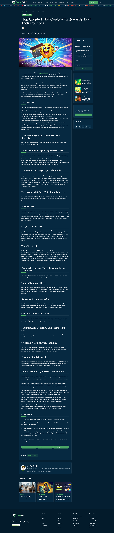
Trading (43, 523)
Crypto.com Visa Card (79, 63)
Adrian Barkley (33, 466)
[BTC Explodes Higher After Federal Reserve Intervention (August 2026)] (78, 90)
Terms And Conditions (77, 516)
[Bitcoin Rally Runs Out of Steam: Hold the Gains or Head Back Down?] (78, 98)
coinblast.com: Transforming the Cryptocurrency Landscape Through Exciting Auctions (63, 498)
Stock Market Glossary (93, 525)
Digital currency (29, 11)
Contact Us (75, 525)
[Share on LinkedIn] (35, 33)
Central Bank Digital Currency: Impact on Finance (27, 497)
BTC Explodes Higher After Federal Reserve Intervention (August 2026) (86, 90)
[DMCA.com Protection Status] (16, 525)
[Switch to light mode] (100, 2)
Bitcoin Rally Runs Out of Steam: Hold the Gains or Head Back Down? (86, 98)
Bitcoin (34, 2)
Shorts (72, 2)
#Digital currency (32, 455)
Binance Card (77, 60)
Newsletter (94, 2)
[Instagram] (83, 126)
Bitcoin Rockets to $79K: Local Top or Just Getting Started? (86, 82)
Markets (67, 2)
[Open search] (87, 2)
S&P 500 (51, 2)
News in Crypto (92, 527)
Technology (44, 525)
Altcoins (46, 2)
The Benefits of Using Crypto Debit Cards (83, 54)
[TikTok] (79, 126)
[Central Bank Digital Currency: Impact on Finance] (27, 487)
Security (59, 518)
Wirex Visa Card (78, 65)
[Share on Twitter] (31, 33)
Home (23, 11)
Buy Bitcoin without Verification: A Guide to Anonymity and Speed (43, 498)
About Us (75, 513)
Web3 (56, 2)
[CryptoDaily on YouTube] (38, 33)
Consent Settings (92, 513)
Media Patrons (76, 520)
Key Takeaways (78, 43)
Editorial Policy (76, 523)
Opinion (59, 513)
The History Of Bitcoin (93, 516)
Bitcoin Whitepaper (93, 518)
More (77, 2)
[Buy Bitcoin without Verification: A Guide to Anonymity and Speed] (45, 487)
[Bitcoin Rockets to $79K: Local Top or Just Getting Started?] (78, 82)
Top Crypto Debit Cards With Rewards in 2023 (83, 57)
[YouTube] (76, 126)
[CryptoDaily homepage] (19, 2)
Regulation (61, 2)
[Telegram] (86, 126)
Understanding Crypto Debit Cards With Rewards (82, 47)
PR (58, 520)
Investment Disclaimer (93, 520)
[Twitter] (89, 126)
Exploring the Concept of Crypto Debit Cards (82, 51)
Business (44, 527)
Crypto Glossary (92, 523)
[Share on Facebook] (28, 33)
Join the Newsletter (83, 114)
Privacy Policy (76, 518)
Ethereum (40, 2)
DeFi (43, 518)
